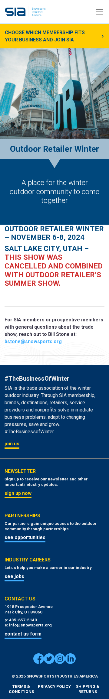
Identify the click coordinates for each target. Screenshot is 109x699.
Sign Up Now (18, 493)
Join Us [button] (12, 444)
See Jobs (14, 576)
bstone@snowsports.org (33, 341)
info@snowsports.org (30, 625)
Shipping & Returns (87, 689)
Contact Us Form (23, 634)
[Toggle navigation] (99, 12)
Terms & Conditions (21, 689)
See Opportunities (25, 537)
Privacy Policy (54, 686)
